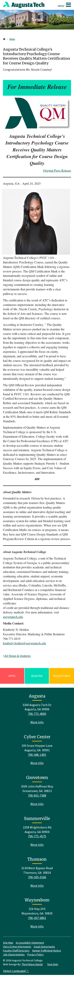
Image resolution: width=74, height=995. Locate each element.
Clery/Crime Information (17, 946)
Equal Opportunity (44, 946)
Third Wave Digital (32, 964)
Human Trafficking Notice (46, 950)
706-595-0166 (37, 877)
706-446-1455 (37, 755)
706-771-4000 (37, 714)
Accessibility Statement (30, 942)
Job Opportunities (14, 954)
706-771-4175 (37, 836)
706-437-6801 (37, 918)
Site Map (8, 942)
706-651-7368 (37, 795)
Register (36, 676)
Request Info (61, 676)
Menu (61, 6)
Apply (12, 676)
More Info (37, 722)
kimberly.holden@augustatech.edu (24, 643)
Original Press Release (57, 170)
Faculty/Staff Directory (16, 950)
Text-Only (52, 964)
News (12, 39)
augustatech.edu (13, 617)
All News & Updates (17, 656)
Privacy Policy (35, 954)
